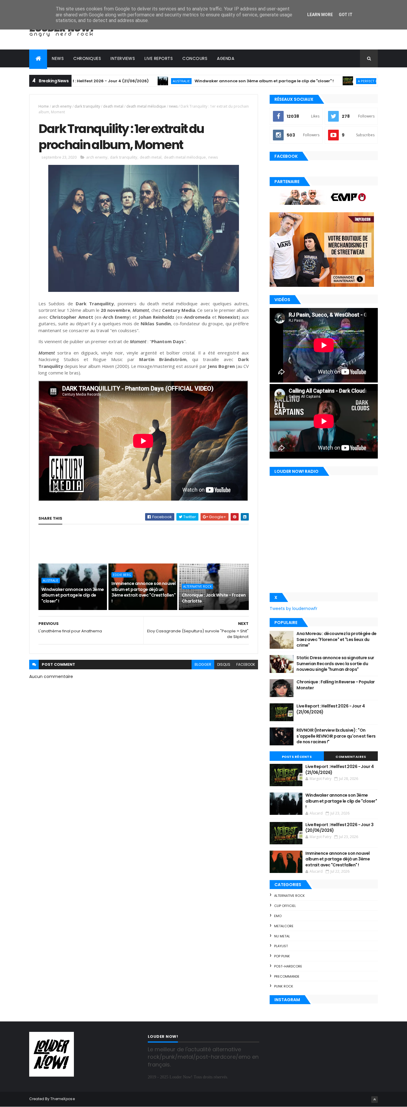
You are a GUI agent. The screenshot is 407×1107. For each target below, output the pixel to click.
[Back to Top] (374, 1099)
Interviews (123, 58)
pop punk (282, 956)
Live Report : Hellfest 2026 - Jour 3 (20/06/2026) (339, 828)
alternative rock (197, 586)
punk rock (283, 986)
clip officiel (285, 905)
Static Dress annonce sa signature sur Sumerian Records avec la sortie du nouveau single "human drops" (335, 663)
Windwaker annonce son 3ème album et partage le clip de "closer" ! (233, 81)
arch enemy (62, 106)
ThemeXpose (62, 1098)
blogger (203, 664)
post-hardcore (288, 966)
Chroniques (87, 58)
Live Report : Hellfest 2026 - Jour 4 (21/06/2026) (330, 709)
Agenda (225, 58)
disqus (223, 664)
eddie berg (122, 575)
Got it (345, 14)
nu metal (282, 936)
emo (278, 916)
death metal (113, 106)
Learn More (320, 14)
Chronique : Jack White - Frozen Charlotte (214, 598)
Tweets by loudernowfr (293, 608)
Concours (194, 58)
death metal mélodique (146, 106)
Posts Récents (297, 756)
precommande (286, 976)
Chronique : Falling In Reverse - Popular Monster (335, 685)
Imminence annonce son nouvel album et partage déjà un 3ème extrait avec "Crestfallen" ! (143, 592)
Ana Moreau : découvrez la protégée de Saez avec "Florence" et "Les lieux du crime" (336, 639)
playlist (281, 946)
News (58, 58)
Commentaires (350, 756)
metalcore (283, 926)
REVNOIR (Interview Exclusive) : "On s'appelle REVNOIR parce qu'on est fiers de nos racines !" (335, 736)
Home (43, 106)
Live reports (159, 58)
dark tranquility (87, 106)
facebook (245, 664)
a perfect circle (341, 81)
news (173, 106)
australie (150, 81)
